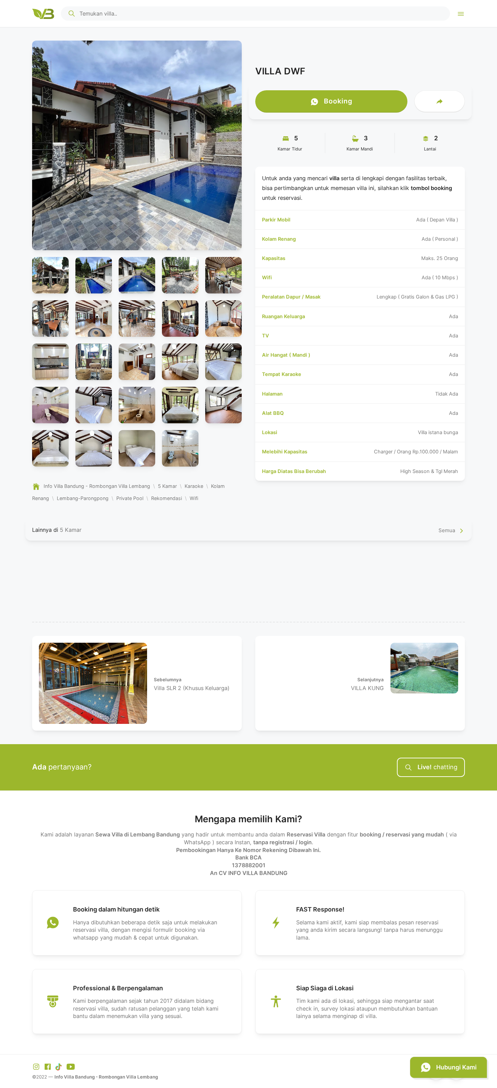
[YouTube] (71, 1066)
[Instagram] (37, 1066)
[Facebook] (48, 1066)
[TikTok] (60, 1066)
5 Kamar (70, 529)
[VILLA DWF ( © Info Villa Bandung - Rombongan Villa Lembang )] (50, 275)
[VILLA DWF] (137, 145)
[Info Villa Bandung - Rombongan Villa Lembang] (43, 13)
